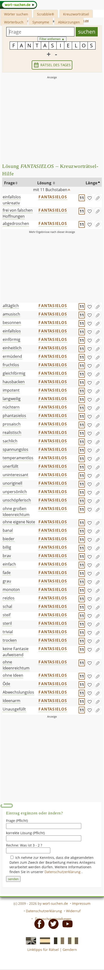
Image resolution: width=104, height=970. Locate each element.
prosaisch (12, 424)
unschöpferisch (17, 500)
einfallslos (12, 331)
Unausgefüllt (14, 709)
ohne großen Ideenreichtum (16, 511)
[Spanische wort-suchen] (43, 940)
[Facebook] (38, 923)
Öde (6, 683)
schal (7, 606)
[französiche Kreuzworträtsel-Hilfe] (57, 940)
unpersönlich (15, 491)
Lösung (44, 183)
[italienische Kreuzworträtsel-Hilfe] (71, 940)
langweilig (12, 398)
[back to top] (69, 189)
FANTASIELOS (52, 197)
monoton (11, 589)
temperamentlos (18, 457)
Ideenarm (11, 700)
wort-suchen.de (55, 903)
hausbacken (14, 381)
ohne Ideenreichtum (16, 665)
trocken (10, 640)
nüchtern (11, 407)
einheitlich (12, 348)
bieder (9, 538)
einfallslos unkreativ (12, 200)
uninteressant (15, 474)
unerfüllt (10, 466)
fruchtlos (11, 364)
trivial (8, 631)
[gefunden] (89, 197)
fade (7, 572)
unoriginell (12, 483)
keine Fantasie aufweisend (16, 651)
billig (7, 547)
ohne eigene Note (19, 522)
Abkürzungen (69, 22)
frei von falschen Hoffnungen (18, 213)
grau (7, 581)
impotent (11, 390)
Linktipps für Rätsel (43, 949)
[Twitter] (52, 923)
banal (8, 530)
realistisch (12, 432)
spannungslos (15, 449)
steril (7, 623)
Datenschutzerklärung (63, 871)
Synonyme (40, 22)
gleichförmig (14, 373)
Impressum (81, 903)
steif (6, 615)
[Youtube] (66, 923)
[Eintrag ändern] (97, 197)
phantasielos (14, 415)
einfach (9, 564)
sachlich (10, 441)
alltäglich (11, 305)
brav (7, 555)
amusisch (11, 314)
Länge (91, 183)
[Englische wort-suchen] (29, 940)
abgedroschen (16, 223)
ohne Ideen (13, 675)
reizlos (9, 598)
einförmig (11, 339)
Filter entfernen (52, 39)
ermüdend (12, 356)
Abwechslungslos (18, 692)
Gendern (70, 949)
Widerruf (73, 911)
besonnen (12, 322)
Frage (9, 183)
